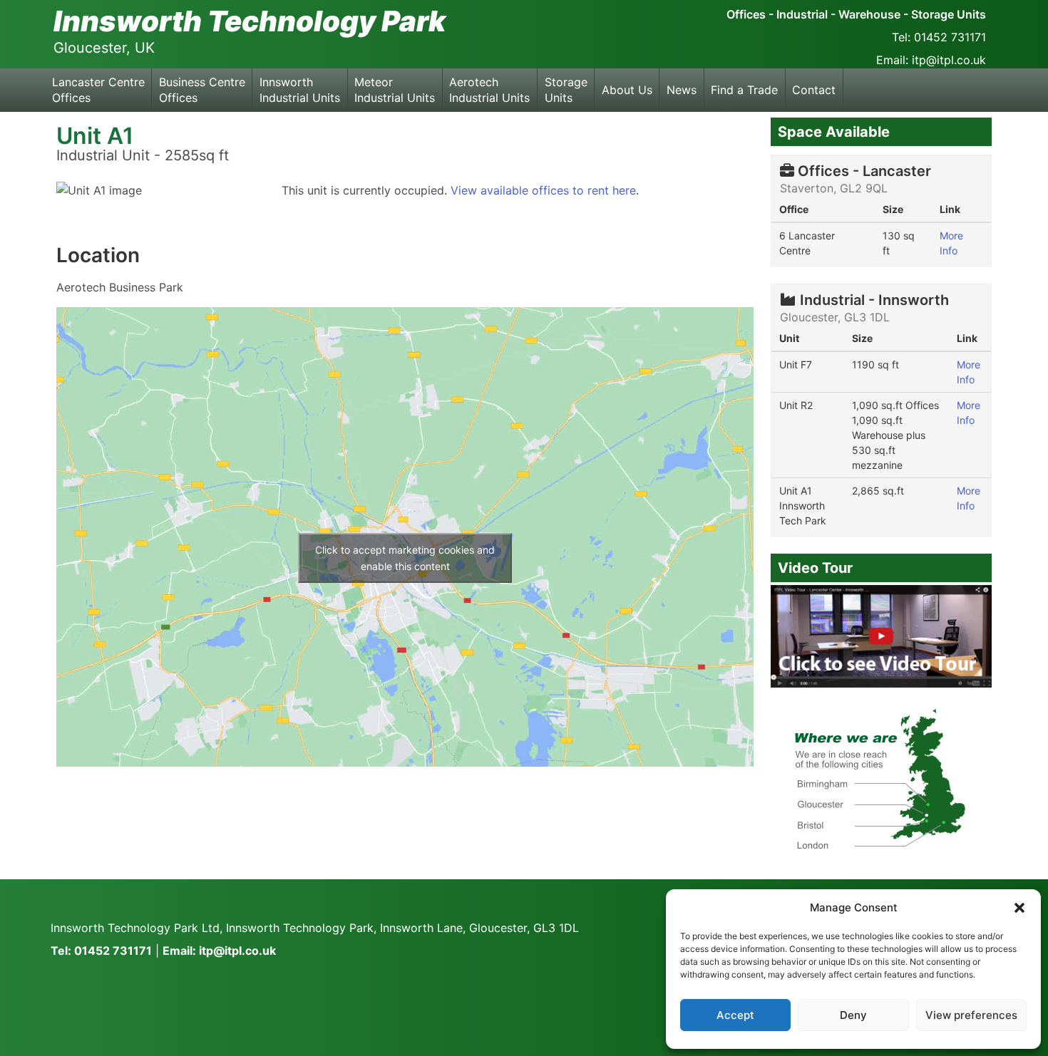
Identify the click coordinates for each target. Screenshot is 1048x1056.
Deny (853, 1015)
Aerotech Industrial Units (489, 90)
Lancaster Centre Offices (98, 90)
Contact (814, 90)
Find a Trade (744, 90)
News (682, 90)
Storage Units (566, 90)
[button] (1019, 908)
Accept (735, 1015)
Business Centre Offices (202, 90)
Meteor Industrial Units (394, 90)
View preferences (971, 1015)
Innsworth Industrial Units (300, 90)
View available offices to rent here (543, 190)
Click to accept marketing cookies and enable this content (405, 558)
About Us (627, 90)
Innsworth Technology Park (249, 21)
